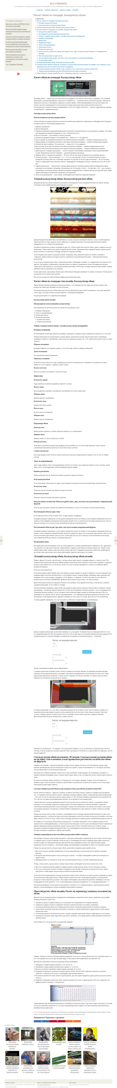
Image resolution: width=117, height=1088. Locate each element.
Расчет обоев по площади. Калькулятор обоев (52, 21)
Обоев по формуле (50, 1014)
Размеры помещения (46, 38)
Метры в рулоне (59, 1014)
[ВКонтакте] (42, 1021)
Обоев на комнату (101, 1012)
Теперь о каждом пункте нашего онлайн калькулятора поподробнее (62, 36)
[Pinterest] (57, 1021)
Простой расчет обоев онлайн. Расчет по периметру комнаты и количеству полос (64, 73)
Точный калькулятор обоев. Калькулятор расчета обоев (56, 27)
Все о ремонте (58, 3)
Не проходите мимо (45, 60)
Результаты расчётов (46, 49)
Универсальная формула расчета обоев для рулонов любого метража (62, 71)
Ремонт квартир (51, 9)
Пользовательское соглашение (49, 1082)
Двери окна (42, 40)
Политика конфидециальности (44, 1084)
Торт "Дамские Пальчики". (14, 64)
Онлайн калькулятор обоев (48, 23)
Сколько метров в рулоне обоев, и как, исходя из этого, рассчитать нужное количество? (68, 69)
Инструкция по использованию (67, 1012)
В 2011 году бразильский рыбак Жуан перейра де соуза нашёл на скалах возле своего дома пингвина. (18, 44)
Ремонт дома (65, 9)
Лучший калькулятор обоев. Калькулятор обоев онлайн (55, 62)
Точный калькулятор (54, 1012)
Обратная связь (72, 1082)
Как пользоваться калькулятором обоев (52, 25)
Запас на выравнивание (47, 45)
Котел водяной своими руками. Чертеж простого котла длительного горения (18, 31)
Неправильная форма (92, 1012)
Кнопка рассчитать (45, 47)
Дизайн (75, 9)
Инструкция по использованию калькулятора (54, 34)
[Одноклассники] (73, 1021)
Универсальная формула (69, 1014)
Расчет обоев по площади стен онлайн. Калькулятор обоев (57, 29)
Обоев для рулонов (80, 1014)
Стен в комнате (41, 1014)
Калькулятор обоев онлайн (48, 32)
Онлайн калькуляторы (44, 1012)
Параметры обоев (45, 43)
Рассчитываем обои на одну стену (50, 56)
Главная (39, 9)
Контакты (39, 1082)
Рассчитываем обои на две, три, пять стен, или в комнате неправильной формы (66, 58)
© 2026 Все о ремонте (10, 1082)
